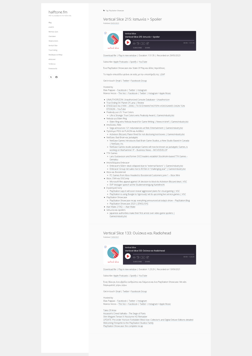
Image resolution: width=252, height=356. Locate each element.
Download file (109, 55)
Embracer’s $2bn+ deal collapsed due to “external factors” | (138, 165)
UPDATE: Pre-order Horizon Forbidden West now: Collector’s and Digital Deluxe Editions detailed (148, 319)
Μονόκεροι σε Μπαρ (55, 55)
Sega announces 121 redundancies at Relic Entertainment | (138, 128)
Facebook (122, 90)
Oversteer (52, 36)
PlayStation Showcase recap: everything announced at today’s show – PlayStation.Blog (150, 200)
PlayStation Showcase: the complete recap (123, 326)
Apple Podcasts (120, 61)
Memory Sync (53, 32)
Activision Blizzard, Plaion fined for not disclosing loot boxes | (138, 134)
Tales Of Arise (109, 310)
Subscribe (137, 48)
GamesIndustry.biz (165, 115)
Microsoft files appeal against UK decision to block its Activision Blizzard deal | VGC (148, 181)
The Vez (122, 93)
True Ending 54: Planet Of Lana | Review (125, 102)
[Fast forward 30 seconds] (147, 43)
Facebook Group (139, 80)
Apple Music (165, 93)
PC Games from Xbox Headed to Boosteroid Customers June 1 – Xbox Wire (145, 175)
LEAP (162, 74)
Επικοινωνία (53, 68)
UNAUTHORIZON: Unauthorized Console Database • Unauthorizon (138, 99)
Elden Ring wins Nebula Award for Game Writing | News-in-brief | (140, 121)
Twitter (126, 80)
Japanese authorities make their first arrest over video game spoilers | (142, 213)
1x (143, 43)
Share (147, 48)
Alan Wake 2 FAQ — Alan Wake (120, 206)
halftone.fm (58, 11)
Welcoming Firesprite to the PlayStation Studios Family (128, 322)
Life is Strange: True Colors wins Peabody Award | (133, 115)
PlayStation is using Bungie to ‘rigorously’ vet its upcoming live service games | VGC (148, 194)
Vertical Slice (53, 45)
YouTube (143, 61)
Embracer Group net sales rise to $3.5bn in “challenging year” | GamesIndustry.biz (148, 168)
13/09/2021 (115, 237)
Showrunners (53, 41)
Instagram (142, 90)
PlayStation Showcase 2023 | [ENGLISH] (129, 203)
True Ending (53, 50)
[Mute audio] (134, 43)
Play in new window (127, 55)
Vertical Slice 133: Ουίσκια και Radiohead (137, 232)
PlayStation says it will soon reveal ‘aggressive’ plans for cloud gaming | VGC (145, 191)
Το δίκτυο (52, 64)
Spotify (133, 61)
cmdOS (51, 27)
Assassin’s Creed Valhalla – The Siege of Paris (124, 313)
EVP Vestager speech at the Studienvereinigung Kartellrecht (137, 184)
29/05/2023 (115, 23)
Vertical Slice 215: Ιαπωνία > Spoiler (132, 19)
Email (118, 80)
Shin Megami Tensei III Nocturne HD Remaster (125, 316)
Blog (50, 22)
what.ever (52, 59)
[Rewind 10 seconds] (138, 43)
